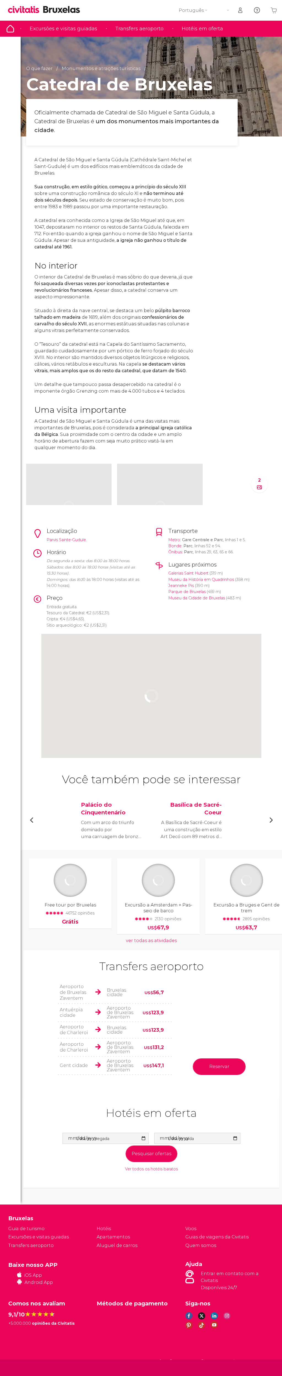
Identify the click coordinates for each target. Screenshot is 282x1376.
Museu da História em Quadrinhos (201, 579)
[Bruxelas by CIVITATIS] (25, 10)
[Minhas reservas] (240, 10)
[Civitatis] (19, 1367)
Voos (190, 1228)
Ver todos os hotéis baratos (151, 1169)
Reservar (219, 1066)
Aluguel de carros (117, 1245)
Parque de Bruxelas (187, 591)
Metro (174, 539)
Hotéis (104, 1228)
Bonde (174, 545)
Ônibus (175, 551)
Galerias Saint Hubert (188, 573)
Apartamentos (113, 1237)
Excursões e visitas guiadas (63, 29)
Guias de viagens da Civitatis (217, 1237)
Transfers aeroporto (139, 29)
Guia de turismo (10, 29)
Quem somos (200, 1245)
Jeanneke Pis (181, 585)
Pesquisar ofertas (151, 1153)
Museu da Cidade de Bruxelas (196, 598)
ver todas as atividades (151, 940)
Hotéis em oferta (202, 29)
